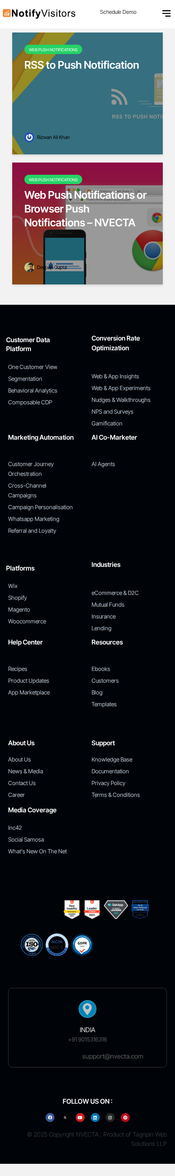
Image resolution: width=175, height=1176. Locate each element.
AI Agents (103, 463)
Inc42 (15, 827)
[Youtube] (80, 1117)
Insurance (104, 616)
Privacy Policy (108, 782)
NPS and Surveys (112, 411)
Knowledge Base (112, 759)
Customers (105, 680)
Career (16, 794)
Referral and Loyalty (32, 530)
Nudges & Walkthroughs (121, 399)
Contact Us (22, 782)
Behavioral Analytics (32, 390)
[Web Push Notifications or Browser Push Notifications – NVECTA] (87, 223)
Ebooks (101, 668)
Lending (102, 628)
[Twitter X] (65, 1117)
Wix (13, 585)
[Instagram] (110, 1117)
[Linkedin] (95, 1117)
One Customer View (32, 366)
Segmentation (25, 378)
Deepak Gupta (51, 267)
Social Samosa (26, 839)
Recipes (17, 668)
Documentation (110, 771)
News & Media (25, 771)
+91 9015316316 (87, 1039)
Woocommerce (27, 621)
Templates (104, 704)
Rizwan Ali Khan (53, 137)
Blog (97, 692)
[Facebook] (50, 1117)
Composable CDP (30, 402)
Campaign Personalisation (40, 506)
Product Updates (28, 680)
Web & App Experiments (121, 387)
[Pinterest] (125, 1117)
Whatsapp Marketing (33, 518)
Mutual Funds (108, 604)
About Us (19, 759)
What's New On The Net (37, 851)
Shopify (17, 597)
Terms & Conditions (116, 794)
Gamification (107, 423)
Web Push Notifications (53, 49)
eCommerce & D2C (115, 592)
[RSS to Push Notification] (87, 93)
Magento (19, 609)
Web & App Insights (115, 376)
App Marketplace (29, 692)
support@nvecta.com (112, 1056)
